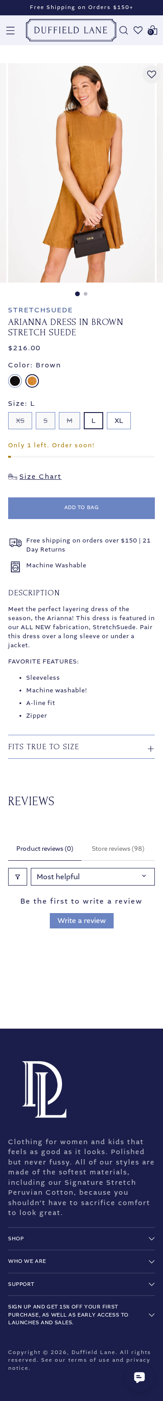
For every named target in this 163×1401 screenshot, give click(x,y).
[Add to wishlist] (152, 74)
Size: (21, 403)
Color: (34, 365)
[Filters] (17, 877)
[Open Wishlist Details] (138, 30)
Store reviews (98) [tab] (118, 848)
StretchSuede (40, 310)
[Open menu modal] (10, 30)
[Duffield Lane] (71, 30)
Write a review (82, 920)
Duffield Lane (93, 1352)
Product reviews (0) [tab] (44, 848)
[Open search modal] (123, 30)
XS (20, 420)
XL (119, 420)
